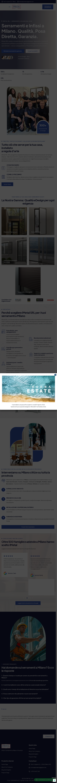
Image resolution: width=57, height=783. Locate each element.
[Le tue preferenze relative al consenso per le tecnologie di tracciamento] (54, 780)
